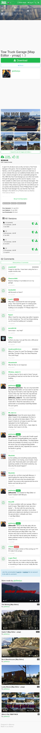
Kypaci (10, 315)
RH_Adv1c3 (12, 413)
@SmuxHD (11, 525)
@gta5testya (12, 415)
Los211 (10, 299)
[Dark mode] (35, 2)
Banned (16, 299)
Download (21, 60)
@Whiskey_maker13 (15, 398)
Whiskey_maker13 (14, 372)
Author (18, 385)
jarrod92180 (12, 328)
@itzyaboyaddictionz (15, 388)
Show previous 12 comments (20, 262)
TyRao (10, 338)
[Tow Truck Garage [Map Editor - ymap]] (20, 120)
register (25, 572)
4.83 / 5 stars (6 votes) (6, 162)
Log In (19, 572)
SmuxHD (11, 502)
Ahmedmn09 (12, 362)
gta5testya (16, 71)
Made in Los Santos (7, 726)
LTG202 (11, 547)
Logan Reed (12, 558)
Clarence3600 (12, 278)
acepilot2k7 (12, 267)
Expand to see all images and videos (20, 152)
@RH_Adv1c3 (13, 436)
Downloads (8, 157)
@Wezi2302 (12, 493)
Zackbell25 (12, 290)
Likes (17, 157)
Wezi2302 (11, 455)
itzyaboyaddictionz (14, 349)
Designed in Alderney (7, 724)
